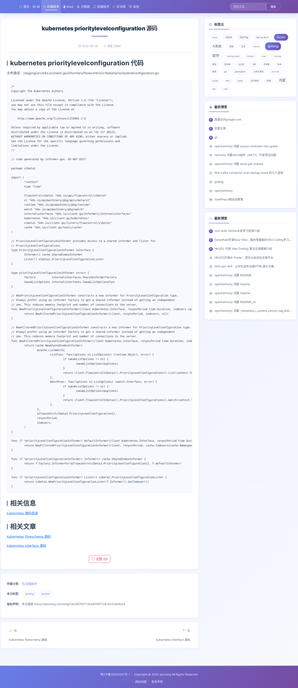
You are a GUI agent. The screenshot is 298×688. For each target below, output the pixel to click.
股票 (214, 71)
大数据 (85, 7)
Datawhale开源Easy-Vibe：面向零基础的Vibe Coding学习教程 (254, 239)
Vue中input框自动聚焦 (228, 199)
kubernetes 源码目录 (22, 513)
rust (225, 89)
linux (69, 7)
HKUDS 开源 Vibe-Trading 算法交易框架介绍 (243, 248)
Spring (244, 37)
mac (264, 56)
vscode (277, 56)
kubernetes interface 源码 (26, 546)
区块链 (121, 7)
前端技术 (103, 7)
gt (215, 137)
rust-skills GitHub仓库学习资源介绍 (237, 230)
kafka (240, 81)
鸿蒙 (282, 80)
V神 (254, 64)
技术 (280, 64)
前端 (231, 46)
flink (228, 81)
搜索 (273, 6)
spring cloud (233, 56)
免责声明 (157, 681)
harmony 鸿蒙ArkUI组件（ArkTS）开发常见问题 (245, 155)
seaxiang (165, 674)
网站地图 (141, 681)
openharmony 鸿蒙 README (232, 275)
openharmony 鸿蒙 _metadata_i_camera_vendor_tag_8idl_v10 (254, 310)
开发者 (267, 64)
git (225, 71)
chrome (275, 71)
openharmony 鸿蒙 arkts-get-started (238, 164)
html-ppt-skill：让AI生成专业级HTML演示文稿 (244, 266)
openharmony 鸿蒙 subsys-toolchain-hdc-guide (246, 146)
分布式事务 (259, 71)
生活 (243, 46)
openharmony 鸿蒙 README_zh (235, 302)
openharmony (223, 190)
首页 (26, 7)
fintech (250, 56)
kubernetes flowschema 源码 (29, 536)
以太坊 (241, 64)
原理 (269, 81)
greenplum (240, 71)
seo (214, 89)
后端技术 (53, 7)
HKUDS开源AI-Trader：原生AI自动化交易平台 (243, 257)
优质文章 (220, 128)
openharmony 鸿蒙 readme (232, 284)
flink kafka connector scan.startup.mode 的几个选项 (248, 172)
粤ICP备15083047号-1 (115, 674)
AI (38, 7)
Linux (214, 37)
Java (228, 37)
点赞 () (101, 559)
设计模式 (255, 81)
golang (29, 593)
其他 (136, 7)
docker (46, 593)
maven (256, 46)
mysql (215, 81)
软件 (216, 56)
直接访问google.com (227, 119)
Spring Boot (262, 37)
